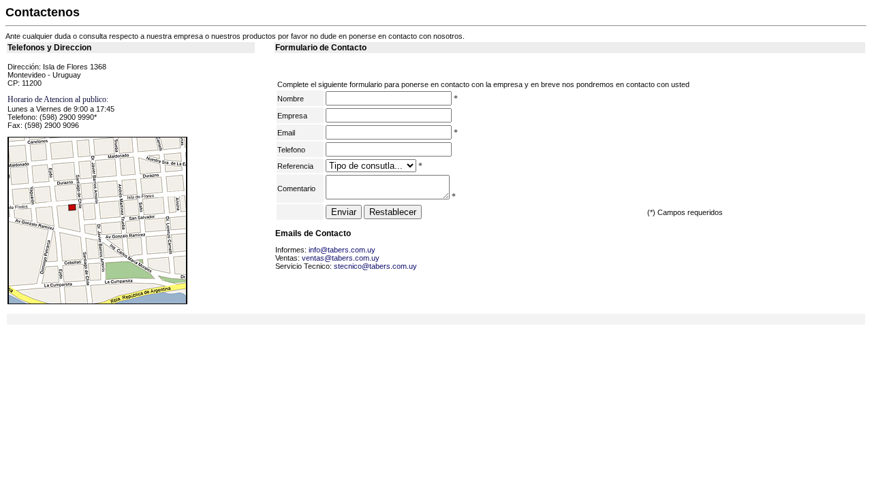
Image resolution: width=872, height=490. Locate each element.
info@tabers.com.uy (342, 250)
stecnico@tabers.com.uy (375, 266)
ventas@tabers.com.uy (340, 258)
